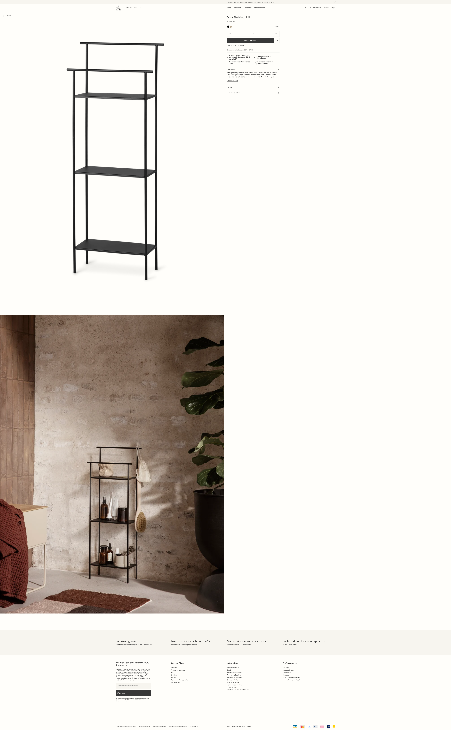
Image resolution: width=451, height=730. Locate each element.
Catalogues (286, 675)
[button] (6, 16)
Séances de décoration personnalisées (265, 63)
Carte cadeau (175, 682)
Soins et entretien (233, 680)
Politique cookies (144, 726)
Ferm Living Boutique (234, 675)
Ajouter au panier (250, 40)
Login (333, 8)
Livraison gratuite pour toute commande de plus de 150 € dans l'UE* (239, 57)
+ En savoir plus (232, 81)
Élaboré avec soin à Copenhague (263, 57)
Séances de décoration (234, 677)
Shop (229, 8)
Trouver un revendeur (178, 670)
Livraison (174, 675)
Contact (174, 667)
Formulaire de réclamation (180, 680)
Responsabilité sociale (234, 672)
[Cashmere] (230, 26)
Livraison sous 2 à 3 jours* (235, 45)
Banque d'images (288, 670)
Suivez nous (194, 726)
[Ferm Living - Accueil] (118, 7)
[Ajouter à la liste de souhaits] (277, 40)
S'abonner (121, 693)
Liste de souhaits (315, 8)
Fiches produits (232, 687)
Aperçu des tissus (233, 682)
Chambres (248, 8)
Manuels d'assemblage (234, 685)
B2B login (286, 667)
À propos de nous (233, 667)
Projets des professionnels (291, 677)
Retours (174, 677)
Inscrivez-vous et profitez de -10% (239, 63)
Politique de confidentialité (134, 700)
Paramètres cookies (159, 726)
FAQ (172, 672)
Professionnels (259, 8)
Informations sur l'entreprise (292, 680)
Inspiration (237, 8)
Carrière (229, 670)
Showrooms (287, 672)
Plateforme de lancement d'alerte (238, 690)
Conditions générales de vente (126, 726)
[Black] (228, 26)
